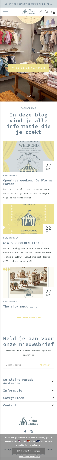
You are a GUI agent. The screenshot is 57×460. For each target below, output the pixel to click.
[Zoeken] (46, 11)
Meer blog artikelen (28, 317)
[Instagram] (31, 431)
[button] (6, 11)
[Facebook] (25, 431)
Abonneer (45, 364)
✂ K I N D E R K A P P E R (28, 67)
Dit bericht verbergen (28, 451)
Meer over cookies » (29, 456)
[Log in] (40, 11)
